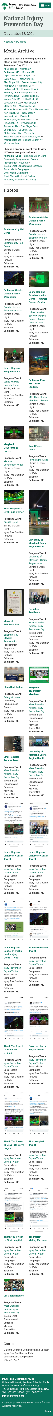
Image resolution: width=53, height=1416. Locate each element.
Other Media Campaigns (16, 172)
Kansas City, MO (12, 99)
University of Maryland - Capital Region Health (38, 560)
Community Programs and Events (21, 159)
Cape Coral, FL (11, 75)
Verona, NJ (29, 133)
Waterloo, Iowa (11, 136)
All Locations (10, 68)
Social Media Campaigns (16, 169)
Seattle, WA (10, 129)
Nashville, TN (25, 109)
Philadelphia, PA (12, 119)
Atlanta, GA (25, 68)
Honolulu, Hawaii (30, 89)
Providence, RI (28, 123)
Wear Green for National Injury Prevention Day (36, 708)
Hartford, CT (25, 85)
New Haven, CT (11, 112)
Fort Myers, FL (26, 79)
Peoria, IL (25, 116)
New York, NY (10, 116)
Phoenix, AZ (29, 119)
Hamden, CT (10, 85)
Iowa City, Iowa (11, 95)
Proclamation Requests (16, 162)
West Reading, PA (31, 136)
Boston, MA (28, 72)
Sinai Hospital (11, 522)
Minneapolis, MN (27, 106)
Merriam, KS (30, 102)
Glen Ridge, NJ (11, 82)
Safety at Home (12, 697)
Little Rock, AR (30, 99)
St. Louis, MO (25, 129)
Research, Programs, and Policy (20, 179)
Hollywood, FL (11, 89)
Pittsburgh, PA (11, 123)
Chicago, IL (27, 75)
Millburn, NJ (10, 106)
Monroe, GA (10, 109)
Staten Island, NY (12, 133)
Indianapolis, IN (27, 92)
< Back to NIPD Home (15, 41)
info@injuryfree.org (13, 1395)
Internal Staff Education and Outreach (23, 166)
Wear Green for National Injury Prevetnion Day (36, 626)
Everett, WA (10, 79)
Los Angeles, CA (12, 102)
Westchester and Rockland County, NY (23, 139)
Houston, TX (10, 92)
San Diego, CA (28, 126)
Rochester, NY (11, 126)
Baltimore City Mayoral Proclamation (11, 638)
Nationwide (41, 109)
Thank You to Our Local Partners (20, 176)
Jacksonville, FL (30, 95)
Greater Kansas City (32, 82)
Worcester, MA (11, 143)
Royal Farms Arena (38, 459)
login (48, 1411)
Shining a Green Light (35, 155)
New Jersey (28, 112)
